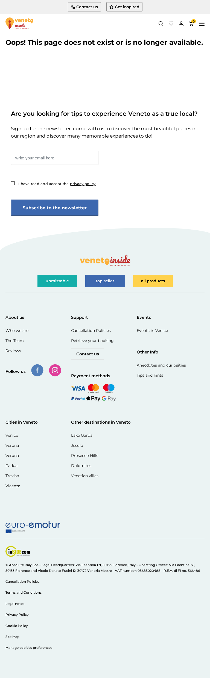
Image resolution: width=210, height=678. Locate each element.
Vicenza (12, 485)
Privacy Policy (17, 614)
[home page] (19, 23)
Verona (12, 445)
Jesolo (77, 445)
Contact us (87, 353)
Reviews (13, 350)
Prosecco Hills (84, 455)
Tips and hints (150, 375)
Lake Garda (81, 435)
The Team (14, 340)
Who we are (16, 330)
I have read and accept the (57, 184)
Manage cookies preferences (28, 648)
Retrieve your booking (92, 340)
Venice (11, 435)
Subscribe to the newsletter (55, 207)
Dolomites (81, 465)
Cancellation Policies (91, 330)
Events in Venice (152, 330)
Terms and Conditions (23, 592)
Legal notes (14, 604)
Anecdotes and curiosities (161, 365)
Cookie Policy (16, 626)
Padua (11, 465)
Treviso (12, 475)
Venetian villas (84, 475)
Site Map (12, 637)
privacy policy (83, 184)
